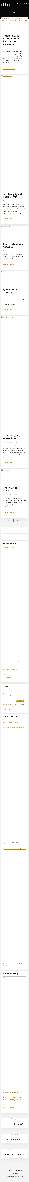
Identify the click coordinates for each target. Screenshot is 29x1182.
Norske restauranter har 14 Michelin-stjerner (14, 964)
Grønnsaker (5, 693)
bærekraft (11, 689)
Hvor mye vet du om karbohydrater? (13, 662)
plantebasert (7, 704)
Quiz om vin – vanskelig (10, 291)
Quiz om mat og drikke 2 (14, 1154)
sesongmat (5, 707)
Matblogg (6, 698)
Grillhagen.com (17, 1179)
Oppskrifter (20, 701)
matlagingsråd (16, 698)
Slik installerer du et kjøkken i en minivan (12, 843)
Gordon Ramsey (22, 691)
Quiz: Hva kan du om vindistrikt (13, 245)
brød (8, 689)
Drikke (24, 689)
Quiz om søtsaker (8, 677)
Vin (7, 709)
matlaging (11, 698)
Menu (25, 3)
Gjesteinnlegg (13, 442)
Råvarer (22, 704)
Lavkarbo (22, 695)
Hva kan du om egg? (14, 1139)
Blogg (5, 200)
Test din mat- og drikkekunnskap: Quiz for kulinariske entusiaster (13, 39)
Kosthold (18, 695)
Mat (4, 698)
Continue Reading (9, 68)
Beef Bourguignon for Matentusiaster (13, 195)
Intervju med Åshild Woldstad (11, 1107)
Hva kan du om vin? (14, 1124)
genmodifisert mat (10, 691)
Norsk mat (9, 701)
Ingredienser (20, 693)
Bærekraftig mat (18, 689)
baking (4, 689)
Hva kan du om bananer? (10, 669)
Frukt (6, 691)
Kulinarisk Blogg (10, 4)
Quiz (4, 47)
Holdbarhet (15, 693)
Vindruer (9, 709)
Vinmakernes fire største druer (11, 437)
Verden (4, 709)
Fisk (4, 691)
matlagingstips (21, 698)
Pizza (4, 704)
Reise (15, 704)
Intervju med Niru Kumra (10, 1092)
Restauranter (18, 704)
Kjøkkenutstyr (13, 695)
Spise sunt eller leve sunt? (10, 722)
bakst (6, 689)
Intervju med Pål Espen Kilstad (12, 1100)
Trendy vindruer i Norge (11, 489)
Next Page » (18, 521)
